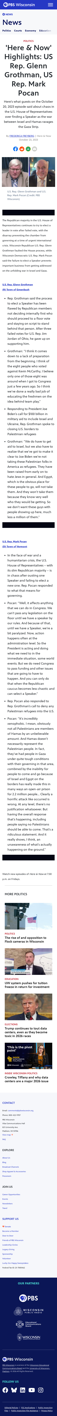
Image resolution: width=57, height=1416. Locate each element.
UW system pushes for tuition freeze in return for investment (27, 985)
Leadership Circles (10, 1245)
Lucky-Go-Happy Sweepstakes (15, 1263)
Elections (11, 1024)
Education (45, 30)
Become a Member (10, 1231)
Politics (6, 30)
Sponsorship (7, 1254)
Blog (4, 1162)
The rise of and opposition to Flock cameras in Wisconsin (25, 939)
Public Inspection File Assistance (24, 1411)
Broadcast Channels (10, 1167)
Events (5, 1199)
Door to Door (7, 1236)
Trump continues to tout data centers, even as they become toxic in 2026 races (26, 1032)
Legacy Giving (8, 1249)
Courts (18, 30)
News (9, 14)
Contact (8, 1103)
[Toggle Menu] (50, 4)
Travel (4, 1208)
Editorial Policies (11, 1408)
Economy (30, 30)
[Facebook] (15, 149)
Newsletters (7, 1204)
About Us (6, 1158)
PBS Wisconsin (8, 1365)
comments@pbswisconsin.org (20, 1110)
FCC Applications (28, 1408)
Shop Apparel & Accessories (14, 1171)
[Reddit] (22, 149)
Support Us (10, 1219)
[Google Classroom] (28, 149)
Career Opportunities (11, 1194)
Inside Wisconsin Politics (21, 1073)
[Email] (34, 149)
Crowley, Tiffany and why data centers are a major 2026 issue (26, 1079)
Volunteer (6, 1258)
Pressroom (6, 1176)
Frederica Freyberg (22, 135)
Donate (7, 1226)
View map (6, 1135)
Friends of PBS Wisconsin (12, 1240)
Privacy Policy (47, 1411)
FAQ (4, 1139)
